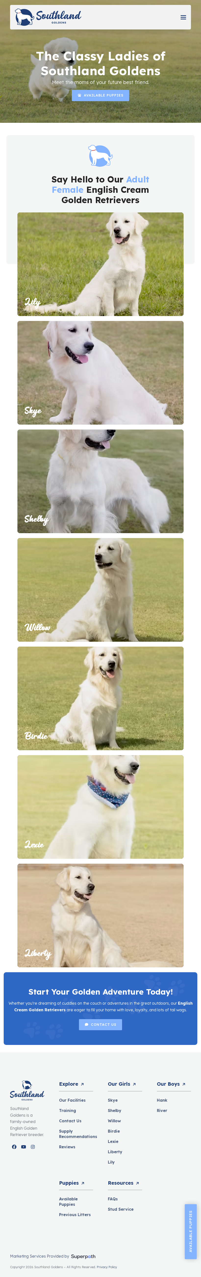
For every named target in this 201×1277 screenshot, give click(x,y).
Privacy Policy (107, 1267)
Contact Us (70, 1120)
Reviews (67, 1146)
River (162, 1110)
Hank (162, 1100)
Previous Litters (75, 1214)
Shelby (114, 1110)
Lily (111, 1162)
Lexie (113, 1141)
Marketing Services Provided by (40, 1256)
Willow (114, 1120)
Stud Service (121, 1209)
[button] (183, 17)
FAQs (113, 1198)
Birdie (114, 1131)
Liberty (115, 1151)
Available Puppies (190, 1231)
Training (67, 1110)
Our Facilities (72, 1100)
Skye (113, 1100)
